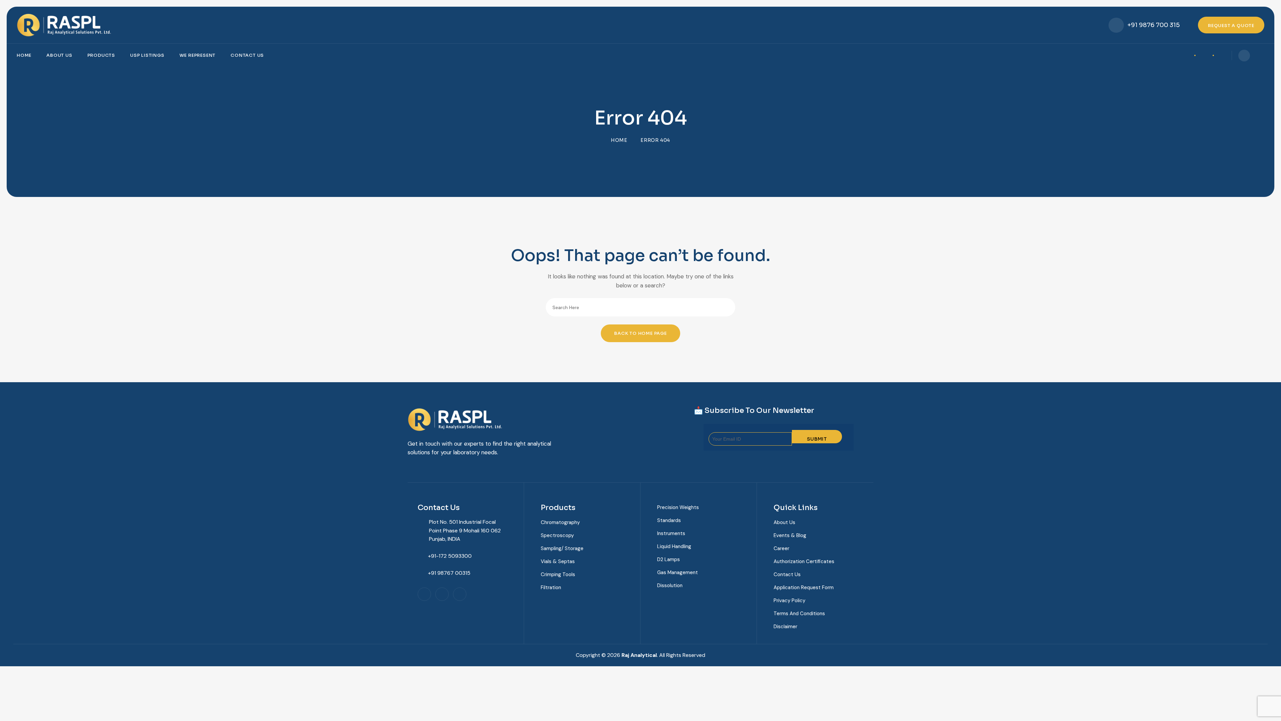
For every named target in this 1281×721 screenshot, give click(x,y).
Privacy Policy (789, 600)
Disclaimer (785, 626)
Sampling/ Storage (562, 548)
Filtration (551, 587)
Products (101, 55)
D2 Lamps (668, 559)
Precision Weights (678, 507)
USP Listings (147, 55)
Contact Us (247, 55)
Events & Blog (790, 535)
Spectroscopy (557, 535)
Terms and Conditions (799, 613)
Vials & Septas (558, 561)
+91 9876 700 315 (1153, 25)
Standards (669, 520)
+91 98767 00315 (449, 572)
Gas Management (677, 572)
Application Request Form (804, 587)
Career (781, 548)
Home (24, 55)
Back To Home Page (640, 333)
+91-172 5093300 (450, 555)
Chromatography (560, 522)
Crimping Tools (558, 574)
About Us (59, 55)
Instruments (671, 533)
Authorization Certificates (804, 561)
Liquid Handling (674, 546)
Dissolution (670, 585)
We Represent (197, 55)
